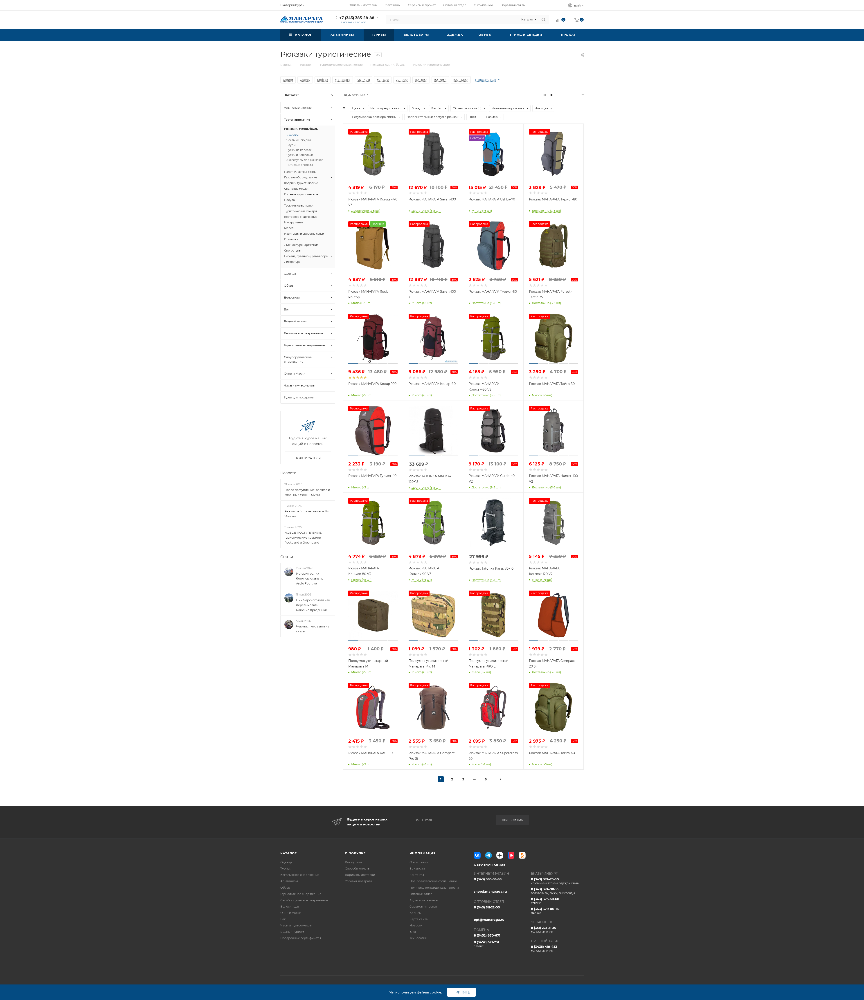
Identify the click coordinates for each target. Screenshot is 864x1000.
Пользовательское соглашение (433, 881)
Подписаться (513, 820)
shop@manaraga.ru (490, 892)
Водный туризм (292, 931)
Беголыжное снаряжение (300, 874)
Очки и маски (290, 913)
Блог (413, 931)
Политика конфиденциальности (434, 887)
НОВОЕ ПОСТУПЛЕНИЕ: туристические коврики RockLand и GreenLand (303, 537)
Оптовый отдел (421, 894)
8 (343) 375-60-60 (545, 901)
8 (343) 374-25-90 (555, 881)
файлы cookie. (429, 992)
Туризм (286, 868)
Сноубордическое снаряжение (304, 900)
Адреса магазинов (424, 900)
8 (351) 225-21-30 (543, 930)
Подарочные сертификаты (300, 938)
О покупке (355, 853)
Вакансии (417, 868)
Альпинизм (289, 881)
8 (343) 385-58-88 (488, 879)
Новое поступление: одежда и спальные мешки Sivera (307, 492)
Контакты (417, 874)
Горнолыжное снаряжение (300, 894)
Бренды (415, 913)
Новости (288, 473)
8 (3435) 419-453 (544, 949)
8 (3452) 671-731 (486, 944)
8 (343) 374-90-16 (553, 891)
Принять (461, 992)
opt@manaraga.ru (489, 920)
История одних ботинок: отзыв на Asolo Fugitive (310, 578)
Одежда (286, 862)
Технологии (418, 938)
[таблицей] (582, 95)
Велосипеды (289, 906)
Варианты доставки (360, 874)
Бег (283, 919)
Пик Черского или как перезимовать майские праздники (313, 605)
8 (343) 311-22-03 (487, 907)
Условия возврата (358, 881)
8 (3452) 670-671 (487, 935)
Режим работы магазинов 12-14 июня (306, 513)
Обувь (285, 887)
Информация (423, 853)
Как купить (353, 862)
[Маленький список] (544, 95)
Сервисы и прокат (423, 906)
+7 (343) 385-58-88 (356, 18)
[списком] (575, 95)
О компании (419, 862)
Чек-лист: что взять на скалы (312, 629)
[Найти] (543, 19)
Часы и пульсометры (296, 925)
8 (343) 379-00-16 (545, 911)
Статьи (286, 557)
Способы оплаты (357, 868)
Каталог (288, 853)
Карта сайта (419, 919)
